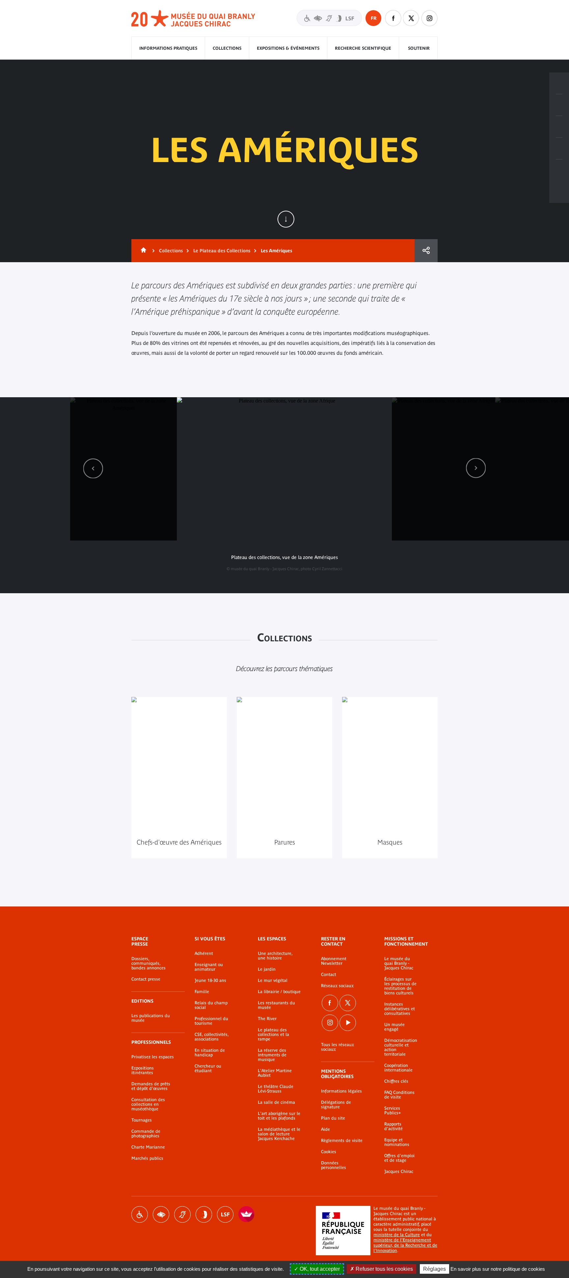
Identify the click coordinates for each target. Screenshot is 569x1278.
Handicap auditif (182, 1214)
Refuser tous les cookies (383, 1269)
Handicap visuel (161, 1214)
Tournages (141, 1120)
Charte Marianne (148, 1147)
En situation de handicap (210, 1052)
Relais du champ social (211, 1005)
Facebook (330, 1003)
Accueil (142, 250)
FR (373, 18)
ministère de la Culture (396, 1234)
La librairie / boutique (279, 991)
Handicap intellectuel (204, 1214)
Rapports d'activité (393, 1126)
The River (267, 1018)
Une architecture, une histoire (275, 955)
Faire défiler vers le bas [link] (285, 219)
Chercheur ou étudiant (208, 1068)
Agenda (559, 127)
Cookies (328, 1152)
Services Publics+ (392, 1110)
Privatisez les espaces (152, 1057)
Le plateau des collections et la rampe (273, 1035)
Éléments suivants (476, 468)
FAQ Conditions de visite (399, 1094)
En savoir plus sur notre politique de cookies (497, 1269)
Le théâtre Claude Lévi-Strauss (275, 1089)
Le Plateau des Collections (221, 250)
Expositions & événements (288, 48)
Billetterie (559, 83)
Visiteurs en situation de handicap (329, 18)
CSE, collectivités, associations (212, 1037)
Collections (227, 48)
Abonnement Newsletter (333, 961)
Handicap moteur (139, 1214)
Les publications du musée (150, 1018)
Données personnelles (333, 1165)
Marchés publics (147, 1158)
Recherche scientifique (363, 48)
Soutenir (419, 48)
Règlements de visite (342, 1140)
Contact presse (145, 979)
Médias (559, 148)
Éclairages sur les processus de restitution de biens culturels (400, 986)
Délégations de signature (336, 1104)
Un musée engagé (394, 1027)
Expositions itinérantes (142, 1070)
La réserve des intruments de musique (272, 1055)
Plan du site (333, 1118)
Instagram (429, 18)
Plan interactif (559, 170)
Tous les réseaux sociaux (337, 1047)
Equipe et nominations (396, 1142)
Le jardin (267, 969)
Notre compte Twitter (411, 18)
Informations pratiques (168, 48)
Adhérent (204, 953)
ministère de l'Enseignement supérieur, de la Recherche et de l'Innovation (405, 1245)
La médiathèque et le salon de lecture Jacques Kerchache (279, 1134)
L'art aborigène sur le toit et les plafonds (279, 1116)
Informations (559, 105)
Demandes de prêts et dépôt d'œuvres (150, 1086)
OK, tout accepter (319, 1269)
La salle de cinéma (276, 1102)
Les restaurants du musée (276, 1005)
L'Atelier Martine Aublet (275, 1073)
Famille (202, 991)
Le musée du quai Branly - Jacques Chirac (398, 963)
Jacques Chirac (398, 1171)
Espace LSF (225, 1214)
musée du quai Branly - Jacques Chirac (193, 18)
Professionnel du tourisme (211, 1021)
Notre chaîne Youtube (348, 1023)
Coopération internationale (398, 1067)
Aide (325, 1129)
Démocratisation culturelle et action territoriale (400, 1047)
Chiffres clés (396, 1081)
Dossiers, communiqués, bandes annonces (148, 963)
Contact (328, 974)
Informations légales (341, 1091)
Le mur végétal (272, 980)
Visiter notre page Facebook (393, 18)
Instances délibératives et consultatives (399, 1009)
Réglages (434, 1269)
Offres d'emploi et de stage (399, 1158)
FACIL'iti (246, 1214)
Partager (426, 250)
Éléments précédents (93, 468)
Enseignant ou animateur (209, 967)
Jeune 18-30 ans (210, 980)
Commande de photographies (145, 1133)
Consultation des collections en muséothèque (148, 1104)
